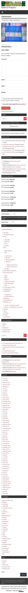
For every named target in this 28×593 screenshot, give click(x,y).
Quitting (4, 542)
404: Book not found (8, 234)
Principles (4, 540)
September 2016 (6, 487)
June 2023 (5, 378)
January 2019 (5, 443)
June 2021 (5, 390)
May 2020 (4, 415)
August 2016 (5, 489)
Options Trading (6, 538)
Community (5, 506)
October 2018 (5, 449)
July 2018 (4, 455)
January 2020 (5, 422)
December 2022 (6, 384)
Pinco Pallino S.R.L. (8, 300)
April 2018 (4, 460)
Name (3, 79)
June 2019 (5, 434)
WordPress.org (6, 331)
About (5, 236)
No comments (17, 20)
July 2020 (4, 411)
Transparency (8, 294)
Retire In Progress (8, 7)
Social (5, 311)
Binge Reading (8, 250)
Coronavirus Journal (7, 508)
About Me (7, 241)
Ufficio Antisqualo (10, 259)
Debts (3, 513)
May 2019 (4, 436)
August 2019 (5, 430)
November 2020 (6, 403)
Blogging (4, 502)
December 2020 (6, 401)
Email (3, 86)
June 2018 (5, 457)
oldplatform (6, 298)
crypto (4, 510)
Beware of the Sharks (7, 500)
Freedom (4, 523)
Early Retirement (6, 515)
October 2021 (5, 386)
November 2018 (6, 447)
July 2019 (4, 432)
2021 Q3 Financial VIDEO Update (10, 152)
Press (6, 243)
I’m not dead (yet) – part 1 (8, 150)
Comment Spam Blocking (4, 111)
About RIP (7, 239)
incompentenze (7, 289)
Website (3, 92)
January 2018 (5, 466)
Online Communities (10, 281)
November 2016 (6, 483)
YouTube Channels (9, 283)
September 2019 (6, 428)
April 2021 (4, 393)
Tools (6, 285)
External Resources (8, 272)
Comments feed (6, 329)
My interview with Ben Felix (9, 144)
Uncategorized (6, 552)
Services (6, 314)
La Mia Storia (9, 255)
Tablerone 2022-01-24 (12, 264)
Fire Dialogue (7, 316)
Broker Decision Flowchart (10, 270)
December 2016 (6, 481)
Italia (8, 163)
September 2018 (6, 451)
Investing (4, 531)
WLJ (3, 553)
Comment (4, 59)
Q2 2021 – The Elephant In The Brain (13, 307)
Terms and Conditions (17, 590)
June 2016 (5, 493)
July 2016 (4, 491)
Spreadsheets (5, 548)
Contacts (7, 245)
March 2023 (5, 380)
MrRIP (11, 20)
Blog (5, 247)
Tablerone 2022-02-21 (12, 266)
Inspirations (5, 529)
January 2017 (5, 479)
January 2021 (5, 399)
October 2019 (5, 426)
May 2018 (4, 458)
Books (14, 172)
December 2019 (6, 424)
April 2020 (4, 416)
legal (3, 534)
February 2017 (6, 478)
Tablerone (8, 261)
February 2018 (6, 464)
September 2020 (6, 407)
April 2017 (4, 474)
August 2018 (5, 453)
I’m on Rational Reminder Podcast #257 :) (12, 140)
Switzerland (5, 550)
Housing (4, 527)
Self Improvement (6, 544)
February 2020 (6, 420)
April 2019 (4, 437)
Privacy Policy (21, 104)
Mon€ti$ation (7, 291)
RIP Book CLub (7, 302)
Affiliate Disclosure (9, 296)
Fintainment (5, 521)
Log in (3, 325)
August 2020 (5, 409)
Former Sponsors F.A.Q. (9, 287)
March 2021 (5, 395)
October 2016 (5, 485)
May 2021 (4, 392)
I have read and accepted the (14, 104)
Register (4, 324)
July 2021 (4, 388)
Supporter (6, 313)
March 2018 (5, 462)
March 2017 (5, 476)
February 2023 (6, 382)
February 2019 (6, 441)
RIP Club (8, 257)
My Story (7, 268)
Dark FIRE (4, 511)
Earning (4, 517)
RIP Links (6, 309)
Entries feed (5, 327)
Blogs (6, 275)
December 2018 (6, 445)
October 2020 (5, 405)
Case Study (5, 504)
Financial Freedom (15, 161)
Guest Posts (5, 525)
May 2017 (4, 472)
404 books (6, 232)
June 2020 (5, 413)
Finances (4, 519)
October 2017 (5, 468)
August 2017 (5, 470)
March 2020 (5, 418)
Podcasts (7, 279)
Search (3, 572)
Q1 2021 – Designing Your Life (12, 305)
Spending (4, 546)
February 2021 (6, 397)
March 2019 (5, 439)
